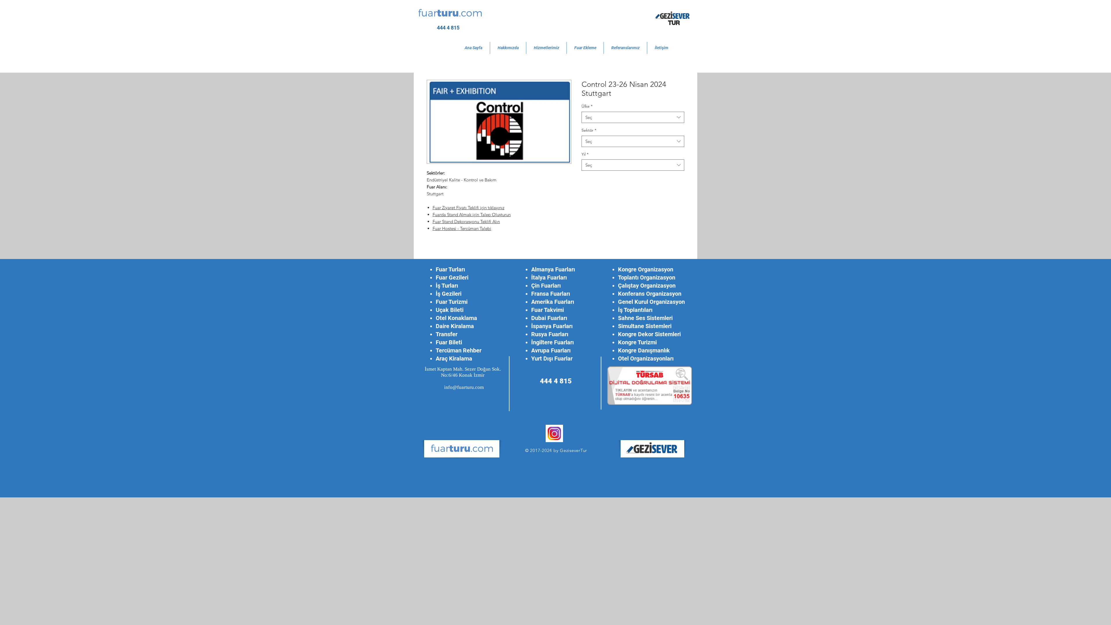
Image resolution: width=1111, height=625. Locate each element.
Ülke (587, 106)
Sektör (589, 130)
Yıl (585, 154)
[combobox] (633, 117)
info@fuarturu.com (464, 387)
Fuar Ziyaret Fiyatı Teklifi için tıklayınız (468, 207)
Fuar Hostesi (445, 228)
